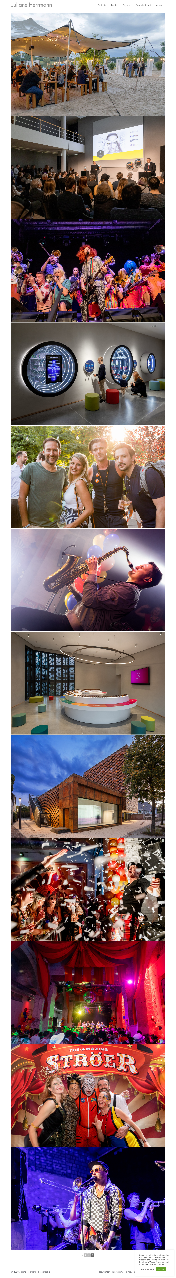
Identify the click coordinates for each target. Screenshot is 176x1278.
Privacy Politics (132, 1272)
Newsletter (104, 1272)
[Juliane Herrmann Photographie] (31, 5)
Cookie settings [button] (147, 1269)
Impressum (117, 1272)
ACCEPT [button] (160, 1269)
